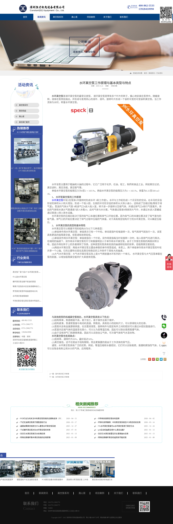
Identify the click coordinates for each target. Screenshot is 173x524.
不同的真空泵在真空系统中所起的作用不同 (29, 301)
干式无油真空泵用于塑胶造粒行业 (33, 422)
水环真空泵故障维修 (21, 296)
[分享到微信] (157, 359)
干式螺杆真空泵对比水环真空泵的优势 (35, 430)
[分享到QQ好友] (161, 359)
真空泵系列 (23, 105)
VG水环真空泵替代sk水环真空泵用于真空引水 (116, 426)
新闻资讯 (152, 73)
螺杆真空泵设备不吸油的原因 (24, 282)
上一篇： (59, 374)
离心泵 (21, 116)
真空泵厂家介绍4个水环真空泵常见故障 (28, 272)
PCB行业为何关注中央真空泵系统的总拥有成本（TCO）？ (43, 418)
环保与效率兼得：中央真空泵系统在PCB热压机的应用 (119, 422)
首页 (25, 17)
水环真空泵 (57, 200)
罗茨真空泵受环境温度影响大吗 (25, 291)
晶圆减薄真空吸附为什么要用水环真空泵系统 (38, 426)
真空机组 (22, 111)
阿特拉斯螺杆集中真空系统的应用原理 (35, 437)
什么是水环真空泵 (20, 277)
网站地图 (102, 517)
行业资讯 (159, 73)
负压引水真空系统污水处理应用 (32, 434)
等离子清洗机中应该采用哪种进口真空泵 (29, 286)
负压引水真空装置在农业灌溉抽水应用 (113, 434)
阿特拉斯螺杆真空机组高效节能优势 (112, 437)
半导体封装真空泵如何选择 (108, 418)
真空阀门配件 (24, 122)
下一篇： (59, 377)
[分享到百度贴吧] (149, 359)
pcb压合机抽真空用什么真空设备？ (112, 430)
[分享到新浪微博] (153, 359)
